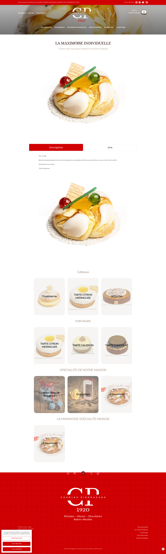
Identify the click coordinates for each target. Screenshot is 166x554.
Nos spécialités (46, 27)
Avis (110, 147)
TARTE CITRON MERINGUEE (83, 296)
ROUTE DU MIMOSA (95, 27)
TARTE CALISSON (82, 345)
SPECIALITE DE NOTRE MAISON (83, 370)
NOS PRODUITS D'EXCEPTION (76, 27)
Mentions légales (142, 538)
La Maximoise (116, 394)
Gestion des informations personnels (89, 549)
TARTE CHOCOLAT (116, 345)
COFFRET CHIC (109, 27)
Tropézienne (49, 296)
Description (56, 147)
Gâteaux (83, 272)
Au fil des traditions (141, 530)
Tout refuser (16, 543)
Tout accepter (16, 549)
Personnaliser (16, 538)
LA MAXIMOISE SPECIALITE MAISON (83, 419)
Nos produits (60, 27)
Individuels (83, 321)
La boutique (120, 27)
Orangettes (83, 394)
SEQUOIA (116, 296)
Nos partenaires (142, 535)
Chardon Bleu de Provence (49, 394)
